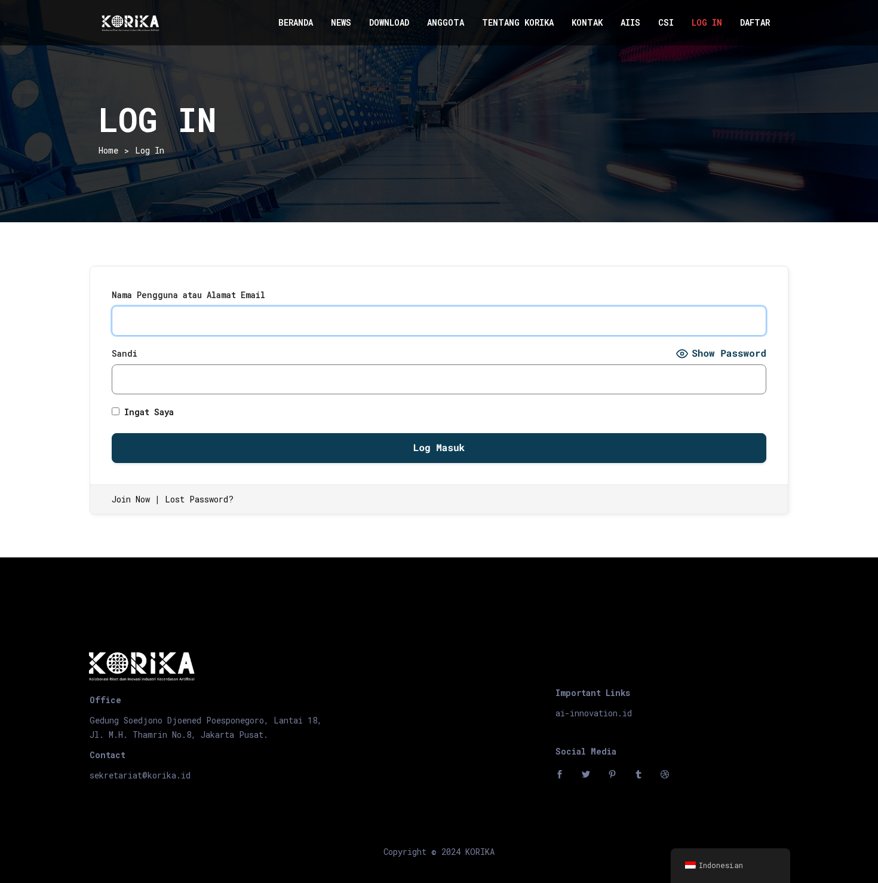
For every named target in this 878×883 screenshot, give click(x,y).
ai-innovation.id (593, 713)
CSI (666, 22)
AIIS (630, 22)
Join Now (131, 499)
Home (108, 150)
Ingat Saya (146, 412)
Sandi (124, 353)
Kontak (587, 22)
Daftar (755, 22)
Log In (707, 22)
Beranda (295, 22)
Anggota (445, 22)
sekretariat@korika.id (140, 775)
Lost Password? (199, 499)
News (341, 22)
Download (389, 22)
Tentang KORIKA (518, 22)
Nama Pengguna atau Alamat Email (188, 295)
